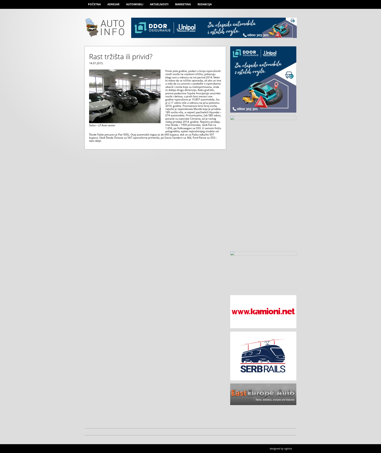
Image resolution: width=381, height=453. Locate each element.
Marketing (183, 4)
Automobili (134, 4)
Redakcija (205, 4)
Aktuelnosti (159, 4)
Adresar (113, 4)
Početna (94, 4)
